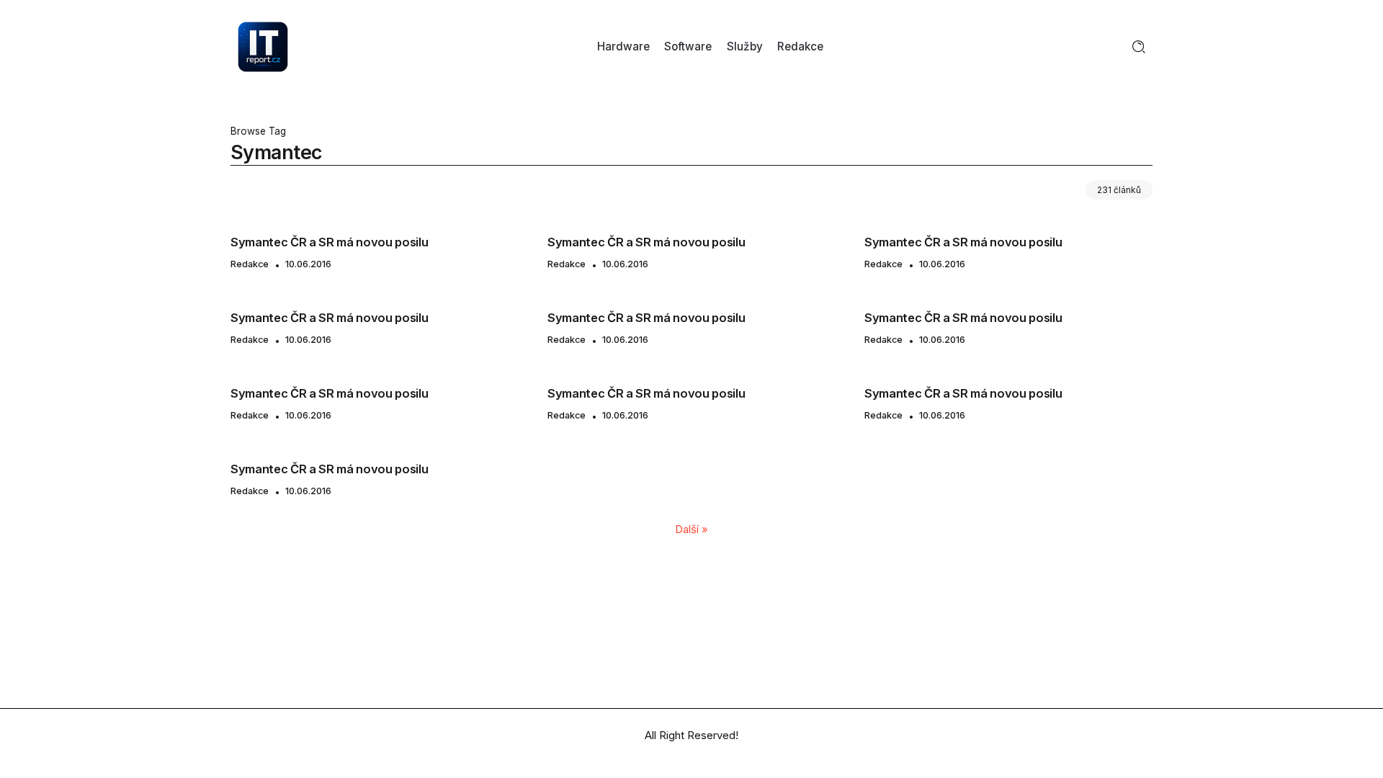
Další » (691, 529)
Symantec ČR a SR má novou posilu (329, 242)
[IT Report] (263, 46)
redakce (249, 264)
